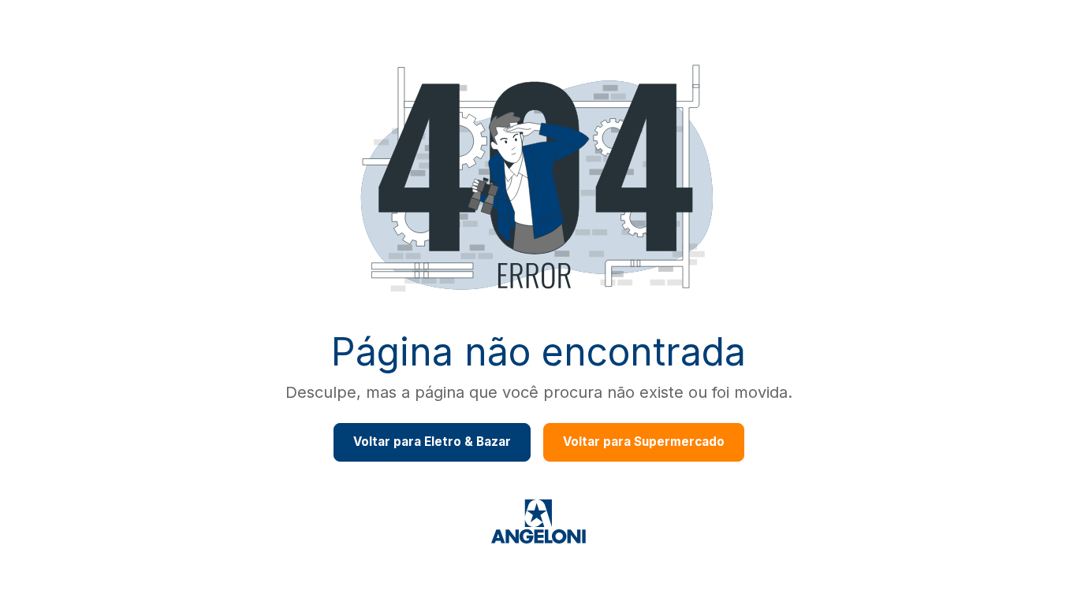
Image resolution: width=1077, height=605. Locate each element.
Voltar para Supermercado (644, 441)
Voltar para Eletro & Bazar (432, 441)
